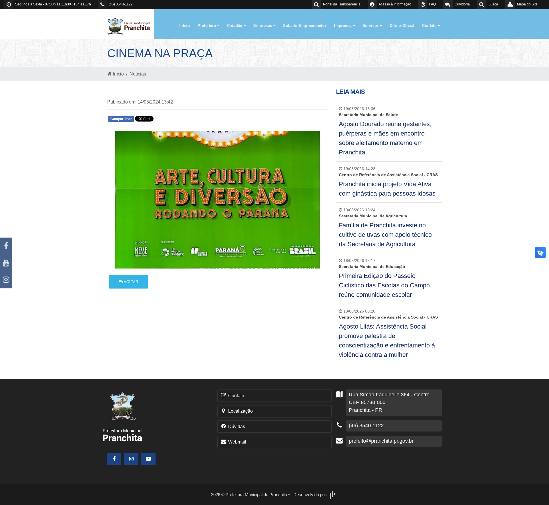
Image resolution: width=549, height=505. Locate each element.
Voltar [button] (130, 282)
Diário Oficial (402, 25)
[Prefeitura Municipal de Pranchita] (131, 25)
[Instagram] (6, 279)
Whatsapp (175, 120)
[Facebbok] (114, 459)
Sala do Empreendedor (304, 25)
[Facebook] (6, 246)
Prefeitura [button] (207, 25)
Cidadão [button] (235, 25)
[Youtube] (6, 263)
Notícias (138, 73)
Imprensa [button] (343, 25)
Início (184, 25)
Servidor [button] (371, 25)
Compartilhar (121, 119)
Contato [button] (430, 25)
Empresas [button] (263, 25)
